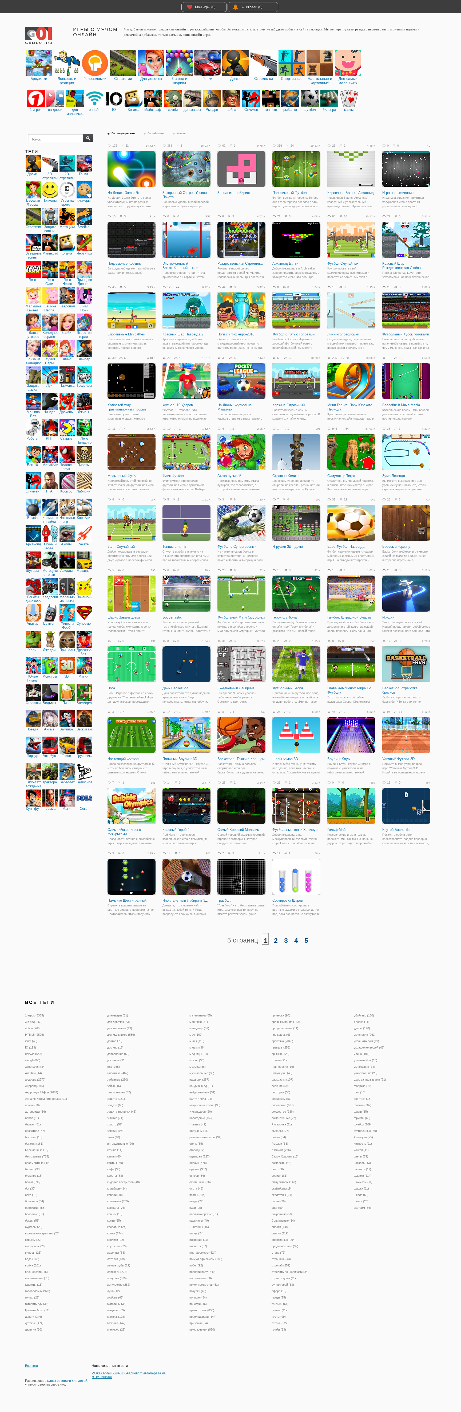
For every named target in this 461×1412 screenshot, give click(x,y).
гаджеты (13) (33, 1284)
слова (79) (279, 1201)
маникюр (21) (116, 1329)
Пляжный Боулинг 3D (179, 759)
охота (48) (196, 1188)
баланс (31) (33, 1124)
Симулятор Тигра (341, 476)
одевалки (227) (199, 1156)
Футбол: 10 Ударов (177, 405)
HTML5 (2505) (34, 1034)
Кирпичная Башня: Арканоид (350, 193)
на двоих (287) (199, 1079)
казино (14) (114, 1150)
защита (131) (116, 1098)
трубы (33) (279, 1329)
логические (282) (118, 1284)
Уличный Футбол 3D (398, 759)
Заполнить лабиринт (234, 193)
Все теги (31, 1366)
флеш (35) (361, 1111)
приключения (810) (202, 1329)
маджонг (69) (116, 1310)
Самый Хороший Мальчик (238, 830)
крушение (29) (117, 1246)
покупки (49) (197, 1291)
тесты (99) (279, 1316)
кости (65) (114, 1220)
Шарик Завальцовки (124, 617)
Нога (111, 688)
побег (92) (196, 1265)
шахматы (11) (363, 1182)
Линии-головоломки (343, 334)
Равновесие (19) (283, 1066)
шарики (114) (362, 1175)
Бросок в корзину (396, 547)
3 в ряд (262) (33, 1021)
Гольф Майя (337, 830)
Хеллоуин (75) (363, 1137)
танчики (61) (280, 1303)
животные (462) (117, 1073)
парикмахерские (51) (203, 1214)
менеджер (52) (199, 1028)
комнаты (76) (116, 1207)
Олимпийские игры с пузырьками (124, 832)
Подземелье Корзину (125, 263)
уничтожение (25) (365, 1073)
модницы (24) (198, 1053)
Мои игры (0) (205, 7)
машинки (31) (198, 1021)
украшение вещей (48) (369, 1047)
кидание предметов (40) (123, 1182)
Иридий (388, 617)
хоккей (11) (361, 1150)
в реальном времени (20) (42, 1233)
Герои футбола (284, 617)
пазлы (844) (197, 1194)
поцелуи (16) (198, 1303)
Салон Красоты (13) (285, 1156)
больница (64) (34, 1201)
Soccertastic (172, 617)
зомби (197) (115, 1130)
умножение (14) (364, 1066)
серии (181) (279, 1175)
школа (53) (361, 1194)
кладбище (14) (117, 1188)
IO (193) (30, 1047)
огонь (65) (196, 1143)
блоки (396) (33, 1182)
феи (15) (359, 1092)
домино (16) (115, 1047)
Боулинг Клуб (338, 759)
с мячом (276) (281, 1150)
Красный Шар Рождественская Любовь (402, 265)
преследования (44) (202, 1316)
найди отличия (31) (202, 1092)
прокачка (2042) (282, 1041)
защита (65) (115, 1105)
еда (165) (113, 1066)
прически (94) (281, 1015)
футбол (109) (363, 1124)
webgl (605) (32, 1060)
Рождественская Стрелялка (240, 263)
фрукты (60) (362, 1118)
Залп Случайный (121, 547)
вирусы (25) (33, 1252)
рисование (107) (283, 1105)
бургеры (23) (33, 1227)
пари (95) (195, 1207)
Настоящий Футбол (123, 759)
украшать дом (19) (366, 1041)
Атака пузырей (229, 476)
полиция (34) (198, 1297)
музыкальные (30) (201, 1073)
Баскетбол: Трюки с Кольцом (241, 759)
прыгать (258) (281, 1047)
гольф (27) (32, 1297)
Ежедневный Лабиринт (235, 688)
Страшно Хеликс (285, 476)
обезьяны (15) (199, 1130)
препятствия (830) (201, 1310)
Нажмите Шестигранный (127, 900)
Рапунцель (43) (282, 1073)
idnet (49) (31, 1041)
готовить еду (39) (37, 1303)
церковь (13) (362, 1162)
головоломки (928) (37, 1291)
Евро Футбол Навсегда (345, 547)
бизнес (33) (33, 1169)
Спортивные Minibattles (126, 334)
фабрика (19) (363, 1086)
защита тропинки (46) (121, 1111)
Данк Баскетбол (175, 688)
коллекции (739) (118, 1201)
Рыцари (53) (280, 1143)
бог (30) (30, 1188)
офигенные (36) (200, 1182)
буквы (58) (32, 1220)
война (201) (33, 1265)
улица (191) (361, 1053)
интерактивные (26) (120, 1143)
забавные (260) (117, 1079)
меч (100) (195, 1034)
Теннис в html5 (174, 547)
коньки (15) (114, 1214)
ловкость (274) (117, 1271)
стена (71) (278, 1252)
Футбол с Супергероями (236, 547)
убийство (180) (364, 1015)
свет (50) (278, 1169)
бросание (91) (34, 1214)
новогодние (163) (201, 1118)
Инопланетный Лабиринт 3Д (185, 900)
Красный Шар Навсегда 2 (182, 334)
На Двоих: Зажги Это (124, 193)
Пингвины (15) (199, 1227)
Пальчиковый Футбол (289, 193)
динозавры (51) (117, 1015)
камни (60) (114, 1156)
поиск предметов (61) (204, 1284)
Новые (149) (197, 1124)
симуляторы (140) (284, 1182)
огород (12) (197, 1150)
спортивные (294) (284, 1239)
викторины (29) (35, 1246)
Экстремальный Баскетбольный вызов (180, 265)
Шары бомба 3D (285, 759)
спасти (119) (280, 1233)
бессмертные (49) (37, 1162)
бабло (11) (32, 1118)
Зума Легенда (393, 476)
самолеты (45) (281, 1162)
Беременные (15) (37, 1150)
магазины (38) (116, 1303)
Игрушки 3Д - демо (287, 547)
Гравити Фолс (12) (37, 1310)
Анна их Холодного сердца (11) (46, 1098)
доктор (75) (114, 1041)
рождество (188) (283, 1111)
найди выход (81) (201, 1086)
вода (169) (32, 1259)
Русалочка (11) (282, 1124)
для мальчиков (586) (121, 1034)
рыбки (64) (279, 1137)
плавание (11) (198, 1239)
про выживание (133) (286, 1021)
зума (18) (113, 1137)
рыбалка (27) (280, 1130)
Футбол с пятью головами (293, 334)
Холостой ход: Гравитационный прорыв (127, 407)
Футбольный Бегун (287, 688)
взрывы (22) (33, 1239)
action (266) (33, 1028)
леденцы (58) (116, 1252)
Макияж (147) (116, 1323)
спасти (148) (280, 1227)
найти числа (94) (200, 1098)
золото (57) (114, 1124)
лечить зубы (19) (118, 1265)
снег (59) (278, 1207)
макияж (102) (116, 1316)
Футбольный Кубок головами (405, 334)
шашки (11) (361, 1188)
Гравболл (225, 900)
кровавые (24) (116, 1227)
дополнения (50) (118, 1053)
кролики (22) (115, 1239)
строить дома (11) (284, 1278)
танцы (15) (279, 1297)
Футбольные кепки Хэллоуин (295, 830)
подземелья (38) (200, 1278)
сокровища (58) (282, 1214)
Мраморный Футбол (124, 476)
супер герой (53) (283, 1284)
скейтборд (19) (282, 1188)
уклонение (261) (365, 1034)
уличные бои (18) (365, 1060)
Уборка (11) (361, 1021)
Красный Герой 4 (175, 830)
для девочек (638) (119, 1021)
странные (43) (281, 1259)
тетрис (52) (279, 1323)
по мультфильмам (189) (205, 1259)
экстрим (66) (362, 1207)
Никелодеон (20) (200, 1111)
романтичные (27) (284, 1118)
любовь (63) (115, 1297)
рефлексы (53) (282, 1098)
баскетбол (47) (35, 1130)
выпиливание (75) (37, 1278)
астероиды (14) (35, 1111)
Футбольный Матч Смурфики (241, 617)
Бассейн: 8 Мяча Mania (401, 405)
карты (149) (115, 1162)
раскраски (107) (282, 1079)
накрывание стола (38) (204, 1105)
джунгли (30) (33, 1329)
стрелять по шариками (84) (290, 1271)
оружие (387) (198, 1169)
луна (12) (113, 1291)
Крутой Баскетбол (397, 830)
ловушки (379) (117, 1278)
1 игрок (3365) (34, 1015)
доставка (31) (116, 1060)
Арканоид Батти (285, 263)
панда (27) (196, 1201)
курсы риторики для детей (67, 1381)
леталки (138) (116, 1259)
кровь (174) (115, 1233)
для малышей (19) (119, 1028)
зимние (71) (115, 1118)
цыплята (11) (362, 1169)
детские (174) (34, 1323)
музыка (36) (197, 1066)
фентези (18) (362, 1098)
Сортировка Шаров (287, 900)
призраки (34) (198, 1323)
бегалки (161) (34, 1143)
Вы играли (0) (251, 7)
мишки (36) (197, 1047)
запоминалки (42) (119, 1092)
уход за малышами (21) (370, 1079)
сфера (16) (279, 1291)
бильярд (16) (33, 1175)
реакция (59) (280, 1086)
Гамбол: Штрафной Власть (349, 617)
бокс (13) (31, 1194)
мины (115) (196, 1041)
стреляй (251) (281, 1265)
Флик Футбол (173, 476)
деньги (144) (33, 1316)
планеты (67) (198, 1246)
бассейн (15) (33, 1137)
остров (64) (197, 1175)
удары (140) (362, 1028)
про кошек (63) (282, 1034)
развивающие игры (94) (205, 1137)
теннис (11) (279, 1310)
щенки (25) (361, 1201)
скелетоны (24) (282, 1194)
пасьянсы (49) (199, 1220)
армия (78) (32, 1105)
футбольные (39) (365, 1130)
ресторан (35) (281, 1092)
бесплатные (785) (37, 1156)
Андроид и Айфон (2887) (41, 1092)
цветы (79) (361, 1156)
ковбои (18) (115, 1194)
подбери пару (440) (202, 1271)
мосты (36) (196, 1060)
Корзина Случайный (288, 405)
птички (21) (279, 1060)
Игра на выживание (398, 193)
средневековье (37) (285, 1246)
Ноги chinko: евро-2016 (235, 334)
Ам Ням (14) (33, 1073)
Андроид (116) (34, 1086)
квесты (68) (115, 1175)
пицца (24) (196, 1233)
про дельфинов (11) (285, 1028)
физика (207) (362, 1105)
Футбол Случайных (343, 263)
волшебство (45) (36, 1271)
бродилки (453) (35, 1207)
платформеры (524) (202, 1252)
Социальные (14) (283, 1220)
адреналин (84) (35, 1066)
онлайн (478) (198, 1162)
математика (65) (200, 1015)
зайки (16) (114, 1086)
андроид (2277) (35, 1079)
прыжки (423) (280, 1053)
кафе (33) (113, 1169)
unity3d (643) (33, 1053)
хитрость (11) (363, 1143)
